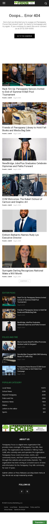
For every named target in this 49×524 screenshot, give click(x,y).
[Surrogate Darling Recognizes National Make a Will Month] (24, 256)
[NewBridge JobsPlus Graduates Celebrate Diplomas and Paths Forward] (24, 149)
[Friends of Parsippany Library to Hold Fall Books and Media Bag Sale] (24, 113)
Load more (23, 281)
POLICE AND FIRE (10, 337)
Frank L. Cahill (7, 98)
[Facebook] (21, 491)
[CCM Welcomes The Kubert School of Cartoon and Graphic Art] (24, 185)
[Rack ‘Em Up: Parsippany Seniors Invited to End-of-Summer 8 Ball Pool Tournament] (24, 75)
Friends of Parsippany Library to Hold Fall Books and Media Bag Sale (24, 129)
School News (6, 159)
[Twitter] (27, 491)
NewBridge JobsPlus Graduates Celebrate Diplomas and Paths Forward (24, 165)
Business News (7, 231)
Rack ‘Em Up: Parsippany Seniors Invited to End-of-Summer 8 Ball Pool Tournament (23, 92)
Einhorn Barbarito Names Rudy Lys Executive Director (20, 236)
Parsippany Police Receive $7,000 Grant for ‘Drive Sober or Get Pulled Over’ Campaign (31, 369)
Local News (6, 85)
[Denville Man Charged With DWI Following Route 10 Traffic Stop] (9, 358)
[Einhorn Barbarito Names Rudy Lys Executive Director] (24, 221)
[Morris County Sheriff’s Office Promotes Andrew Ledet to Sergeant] (9, 345)
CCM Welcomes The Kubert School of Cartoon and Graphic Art (22, 200)
